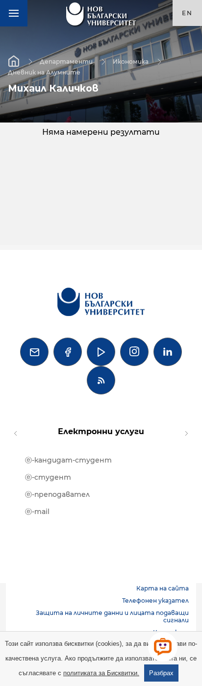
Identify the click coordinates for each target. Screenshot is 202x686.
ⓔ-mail (37, 511)
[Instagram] (134, 352)
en (187, 13)
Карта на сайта (162, 588)
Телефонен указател (155, 600)
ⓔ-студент (48, 477)
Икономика (131, 61)
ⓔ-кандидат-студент (68, 460)
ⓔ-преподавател (57, 494)
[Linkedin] (167, 352)
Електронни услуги (101, 431)
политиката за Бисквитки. (101, 673)
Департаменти (66, 61)
